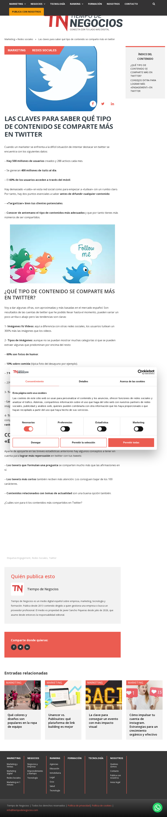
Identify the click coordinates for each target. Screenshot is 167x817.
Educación (54, 768)
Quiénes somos (114, 765)
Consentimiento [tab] (34, 381)
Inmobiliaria (55, 773)
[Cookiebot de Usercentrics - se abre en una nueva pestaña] (140, 372)
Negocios (36, 3)
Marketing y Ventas (12, 765)
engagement (23, 557)
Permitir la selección (83, 442)
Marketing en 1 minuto (13, 783)
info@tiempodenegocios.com (22, 810)
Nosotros (113, 3)
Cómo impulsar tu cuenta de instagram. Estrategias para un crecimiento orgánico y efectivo (143, 724)
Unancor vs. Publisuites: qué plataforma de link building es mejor (61, 721)
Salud (52, 786)
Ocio (52, 781)
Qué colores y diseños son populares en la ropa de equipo (22, 721)
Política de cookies (102, 805)
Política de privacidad (79, 805)
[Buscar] (154, 4)
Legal (52, 777)
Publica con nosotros (26, 11)
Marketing (16, 3)
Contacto (131, 3)
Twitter (52, 557)
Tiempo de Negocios (43, 589)
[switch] (65, 428)
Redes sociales (25, 39)
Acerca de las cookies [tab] (132, 381)
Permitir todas (131, 442)
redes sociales (40, 557)
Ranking (75, 3)
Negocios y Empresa (32, 765)
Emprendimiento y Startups (35, 772)
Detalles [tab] (83, 381)
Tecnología (57, 3)
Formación (95, 3)
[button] (157, 807)
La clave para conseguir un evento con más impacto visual (103, 721)
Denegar (36, 442)
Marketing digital (11, 772)
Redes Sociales (14, 777)
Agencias (54, 764)
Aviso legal (115, 782)
